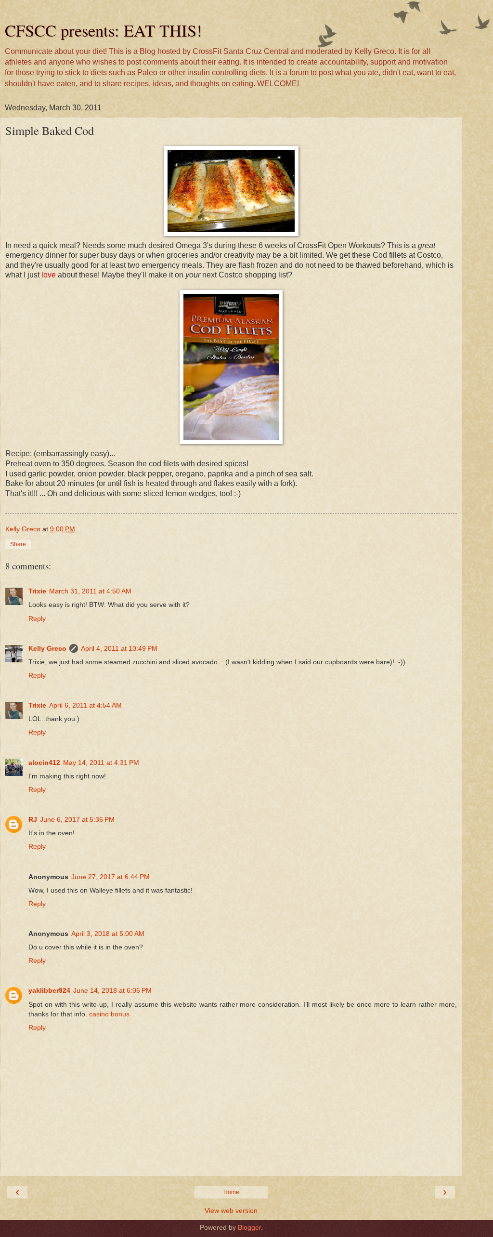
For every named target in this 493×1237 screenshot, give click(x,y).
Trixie (37, 591)
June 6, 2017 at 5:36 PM (77, 819)
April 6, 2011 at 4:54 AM (85, 705)
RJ (32, 819)
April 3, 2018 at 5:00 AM (107, 933)
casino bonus (109, 1014)
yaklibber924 (49, 990)
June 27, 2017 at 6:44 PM (110, 877)
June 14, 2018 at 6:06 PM (112, 990)
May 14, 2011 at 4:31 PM (101, 762)
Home (231, 1192)
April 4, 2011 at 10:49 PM (119, 648)
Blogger (249, 1227)
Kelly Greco (47, 648)
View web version (231, 1210)
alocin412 (44, 762)
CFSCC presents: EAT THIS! (103, 30)
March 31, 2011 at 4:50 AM (90, 591)
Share (18, 544)
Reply (37, 618)
